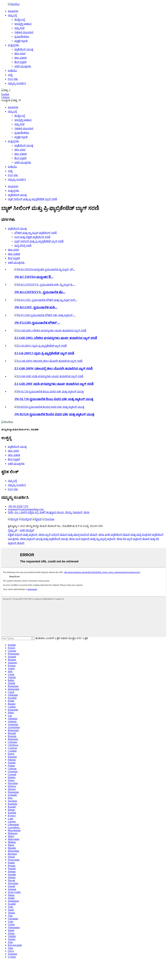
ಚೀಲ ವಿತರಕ (20, 57)
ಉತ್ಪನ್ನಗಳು (13, 45)
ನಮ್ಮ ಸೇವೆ (19, 28)
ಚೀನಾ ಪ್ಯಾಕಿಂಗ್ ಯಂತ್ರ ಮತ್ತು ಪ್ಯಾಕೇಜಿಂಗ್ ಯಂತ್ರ (44, 538)
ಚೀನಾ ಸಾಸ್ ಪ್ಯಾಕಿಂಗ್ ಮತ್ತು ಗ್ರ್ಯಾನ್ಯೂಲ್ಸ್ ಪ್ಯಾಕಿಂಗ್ (92, 538)
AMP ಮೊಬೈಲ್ (26, 530)
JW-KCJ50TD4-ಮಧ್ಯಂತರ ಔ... (33, 277)
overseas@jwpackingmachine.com (26, 509)
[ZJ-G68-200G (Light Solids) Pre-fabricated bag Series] (50, 330)
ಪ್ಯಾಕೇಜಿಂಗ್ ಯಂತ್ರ (23, 49)
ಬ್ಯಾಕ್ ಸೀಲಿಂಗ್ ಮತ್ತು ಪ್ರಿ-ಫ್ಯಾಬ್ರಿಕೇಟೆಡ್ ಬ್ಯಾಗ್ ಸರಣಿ (32, 199)
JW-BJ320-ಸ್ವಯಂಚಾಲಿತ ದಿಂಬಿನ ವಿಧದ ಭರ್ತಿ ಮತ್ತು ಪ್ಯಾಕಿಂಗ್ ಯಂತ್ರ (54, 414)
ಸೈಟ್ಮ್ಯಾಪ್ (12, 530)
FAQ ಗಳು (13, 79)
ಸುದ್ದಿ (10, 74)
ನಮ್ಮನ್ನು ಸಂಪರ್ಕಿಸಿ (17, 83)
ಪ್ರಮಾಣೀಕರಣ (21, 36)
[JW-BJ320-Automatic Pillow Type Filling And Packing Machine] (49, 406)
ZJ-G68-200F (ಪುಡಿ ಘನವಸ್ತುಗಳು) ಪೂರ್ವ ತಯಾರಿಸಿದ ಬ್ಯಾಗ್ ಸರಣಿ (54, 384)
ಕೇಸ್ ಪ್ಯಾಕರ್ (20, 62)
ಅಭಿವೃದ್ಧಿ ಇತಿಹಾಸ (23, 23)
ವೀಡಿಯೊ (12, 70)
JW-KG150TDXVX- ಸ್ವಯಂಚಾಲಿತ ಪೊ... (39, 292)
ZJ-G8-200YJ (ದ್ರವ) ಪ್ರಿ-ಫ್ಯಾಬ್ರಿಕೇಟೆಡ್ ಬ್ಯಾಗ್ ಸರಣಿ (44, 353)
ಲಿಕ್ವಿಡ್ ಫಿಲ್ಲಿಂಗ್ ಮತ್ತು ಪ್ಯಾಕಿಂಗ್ (22, 534)
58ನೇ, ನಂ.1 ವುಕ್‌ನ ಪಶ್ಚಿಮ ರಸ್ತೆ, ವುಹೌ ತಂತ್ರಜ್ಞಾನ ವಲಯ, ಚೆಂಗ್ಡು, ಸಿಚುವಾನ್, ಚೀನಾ (48, 512)
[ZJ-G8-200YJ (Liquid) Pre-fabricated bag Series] (40, 345)
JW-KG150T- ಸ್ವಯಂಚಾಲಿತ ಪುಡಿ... (35, 307)
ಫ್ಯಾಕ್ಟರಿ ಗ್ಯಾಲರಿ (21, 40)
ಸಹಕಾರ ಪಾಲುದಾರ (23, 32)
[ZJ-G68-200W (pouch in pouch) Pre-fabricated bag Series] (48, 361)
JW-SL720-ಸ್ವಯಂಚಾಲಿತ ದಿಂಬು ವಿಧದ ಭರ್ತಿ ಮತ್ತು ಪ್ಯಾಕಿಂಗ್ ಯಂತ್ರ (53, 399)
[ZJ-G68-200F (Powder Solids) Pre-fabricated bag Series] (48, 376)
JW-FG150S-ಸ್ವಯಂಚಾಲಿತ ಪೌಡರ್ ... (37, 322)
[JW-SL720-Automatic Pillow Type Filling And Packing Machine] (49, 391)
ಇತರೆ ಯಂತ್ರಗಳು (22, 66)
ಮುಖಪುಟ (13, 11)
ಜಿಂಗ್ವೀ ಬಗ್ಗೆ (19, 19)
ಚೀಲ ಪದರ (19, 53)
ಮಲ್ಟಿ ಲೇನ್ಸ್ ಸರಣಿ (22, 245)
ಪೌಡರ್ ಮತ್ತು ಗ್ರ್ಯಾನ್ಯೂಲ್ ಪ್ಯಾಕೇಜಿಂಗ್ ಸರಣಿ (35, 232)
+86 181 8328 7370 (18, 506)
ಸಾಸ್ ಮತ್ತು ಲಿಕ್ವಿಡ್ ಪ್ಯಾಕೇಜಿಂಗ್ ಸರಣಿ (32, 237)
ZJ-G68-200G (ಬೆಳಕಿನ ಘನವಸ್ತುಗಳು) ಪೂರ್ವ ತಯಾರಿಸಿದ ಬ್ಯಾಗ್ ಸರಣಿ (55, 338)
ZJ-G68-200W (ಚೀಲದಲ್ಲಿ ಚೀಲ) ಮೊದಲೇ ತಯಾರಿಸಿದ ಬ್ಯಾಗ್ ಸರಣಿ (53, 368)
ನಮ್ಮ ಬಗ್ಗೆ (12, 15)
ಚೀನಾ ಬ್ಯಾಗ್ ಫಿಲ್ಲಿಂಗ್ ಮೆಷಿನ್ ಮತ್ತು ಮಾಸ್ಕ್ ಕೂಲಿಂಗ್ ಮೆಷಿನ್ (68, 534)
